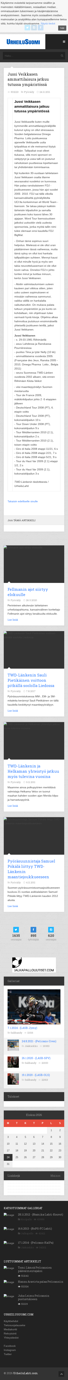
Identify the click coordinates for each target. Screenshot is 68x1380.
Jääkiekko (31, 1046)
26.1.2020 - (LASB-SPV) (36, 1058)
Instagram (10, 1349)
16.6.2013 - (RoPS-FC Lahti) (35, 1228)
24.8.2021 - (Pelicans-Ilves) (39, 1041)
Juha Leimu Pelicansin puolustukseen (33, 1297)
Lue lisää (13, 619)
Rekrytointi (10, 1333)
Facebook (10, 1345)
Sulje (62, 28)
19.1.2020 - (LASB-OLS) (36, 1075)
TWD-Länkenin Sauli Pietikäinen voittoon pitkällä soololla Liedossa (31, 680)
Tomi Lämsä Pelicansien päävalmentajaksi (35, 1269)
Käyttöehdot (11, 1321)
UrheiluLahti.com (25, 1373)
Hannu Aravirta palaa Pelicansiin (40, 1281)
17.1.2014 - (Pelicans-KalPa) (35, 1242)
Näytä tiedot (48, 23)
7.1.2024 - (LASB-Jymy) (22, 1028)
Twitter (8, 1354)
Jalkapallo (27, 1233)
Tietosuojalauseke (14, 1325)
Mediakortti (10, 1329)
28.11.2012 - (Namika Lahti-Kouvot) (40, 1214)
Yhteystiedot (11, 1337)
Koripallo (26, 1219)
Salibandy (16, 1032)
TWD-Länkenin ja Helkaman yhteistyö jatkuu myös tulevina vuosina (33, 771)
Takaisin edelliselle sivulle (23, 501)
